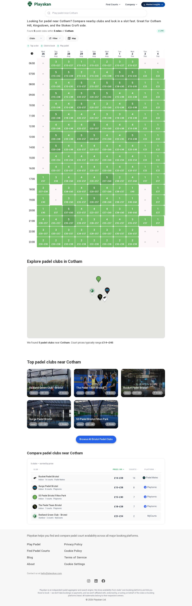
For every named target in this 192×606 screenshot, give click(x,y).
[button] (92, 292)
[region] (96, 152)
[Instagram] (88, 581)
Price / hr (117, 469)
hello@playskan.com (51, 573)
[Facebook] (103, 581)
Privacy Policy (73, 544)
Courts (132, 469)
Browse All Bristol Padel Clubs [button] (96, 439)
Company (130, 4)
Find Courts (112, 4)
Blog (30, 557)
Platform (149, 469)
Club (35, 469)
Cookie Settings (74, 564)
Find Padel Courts (38, 551)
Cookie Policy (73, 551)
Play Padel (33, 544)
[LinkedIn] (96, 581)
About (31, 564)
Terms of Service (75, 557)
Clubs (32, 38)
